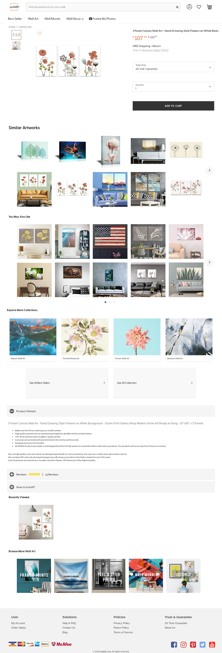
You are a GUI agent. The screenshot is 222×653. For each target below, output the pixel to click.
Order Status (18, 627)
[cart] (209, 7)
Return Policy (121, 627)
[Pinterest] (193, 644)
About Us (170, 627)
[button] (209, 170)
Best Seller (15, 18)
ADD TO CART (173, 105)
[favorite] (198, 7)
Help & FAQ (69, 623)
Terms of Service (123, 632)
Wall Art (33, 18)
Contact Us (68, 627)
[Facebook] (174, 644)
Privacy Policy (122, 623)
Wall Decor (73, 18)
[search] (177, 7)
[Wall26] (13, 7)
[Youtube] (212, 644)
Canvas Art (25, 26)
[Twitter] (203, 644)
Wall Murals (52, 18)
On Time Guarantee (176, 623)
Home (12, 26)
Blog (64, 632)
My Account (18, 623)
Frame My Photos (104, 18)
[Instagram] (184, 644)
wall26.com (105, 651)
